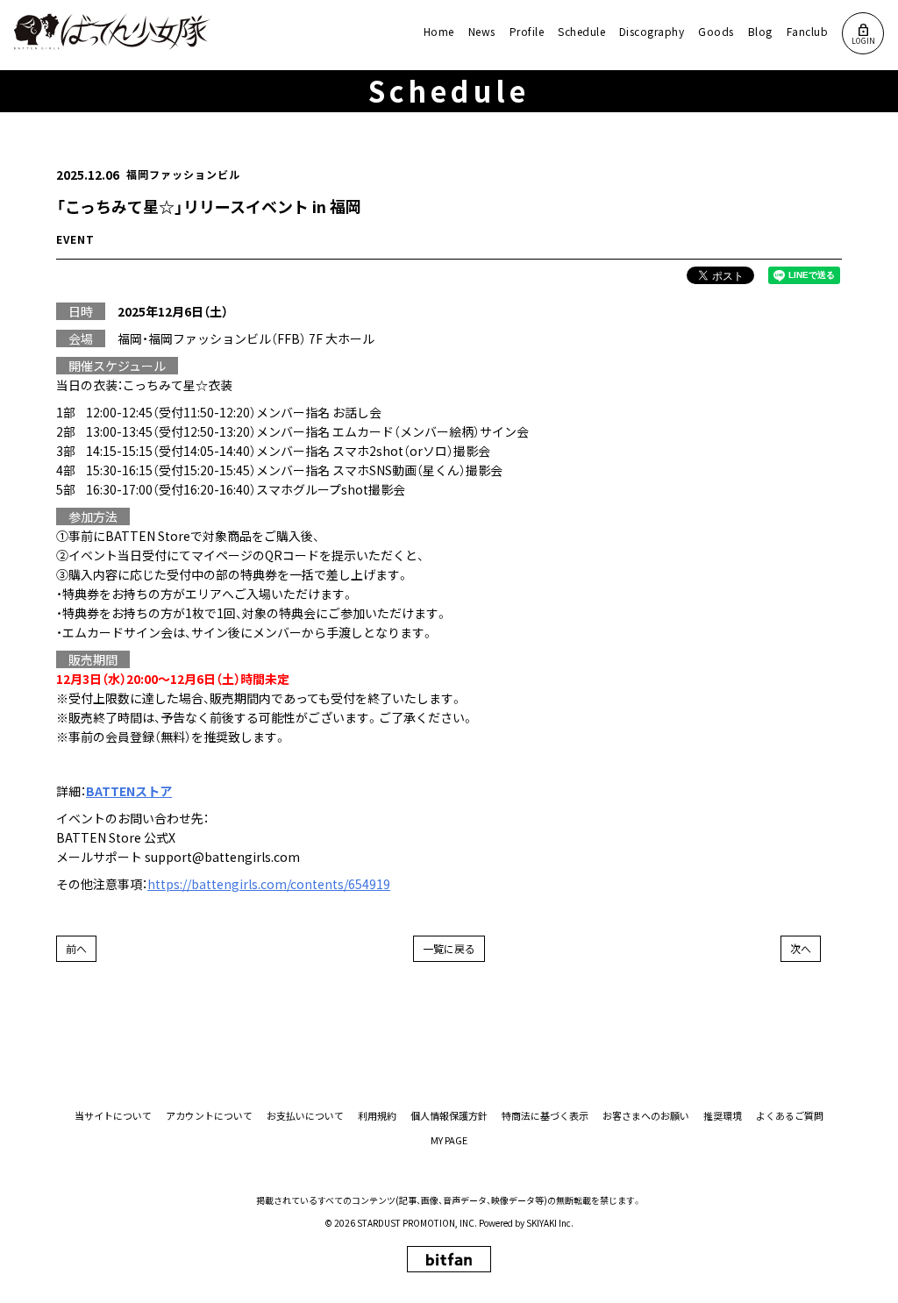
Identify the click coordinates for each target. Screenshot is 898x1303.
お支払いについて (305, 1115)
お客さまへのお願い (645, 1115)
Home (439, 31)
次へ (800, 948)
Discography (651, 31)
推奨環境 (722, 1115)
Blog (760, 31)
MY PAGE (449, 1140)
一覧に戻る (449, 948)
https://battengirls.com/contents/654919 (268, 884)
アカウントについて (209, 1115)
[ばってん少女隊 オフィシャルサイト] (112, 31)
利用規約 (377, 1115)
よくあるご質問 (789, 1115)
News (481, 31)
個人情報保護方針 (449, 1115)
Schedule (581, 31)
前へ (76, 948)
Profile (527, 31)
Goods (715, 31)
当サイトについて (113, 1115)
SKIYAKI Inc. (550, 1222)
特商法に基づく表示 (545, 1115)
